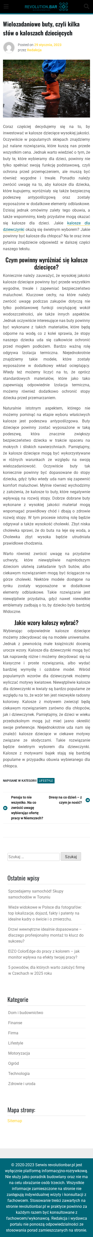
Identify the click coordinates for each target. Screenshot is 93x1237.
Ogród (13, 1063)
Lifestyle (46, 780)
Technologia (19, 1073)
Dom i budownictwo (25, 1012)
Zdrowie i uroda (21, 1083)
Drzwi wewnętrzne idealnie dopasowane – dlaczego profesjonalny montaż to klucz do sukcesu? (46, 935)
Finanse (15, 1022)
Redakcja (34, 50)
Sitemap (14, 1120)
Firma (13, 1033)
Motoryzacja (19, 1053)
